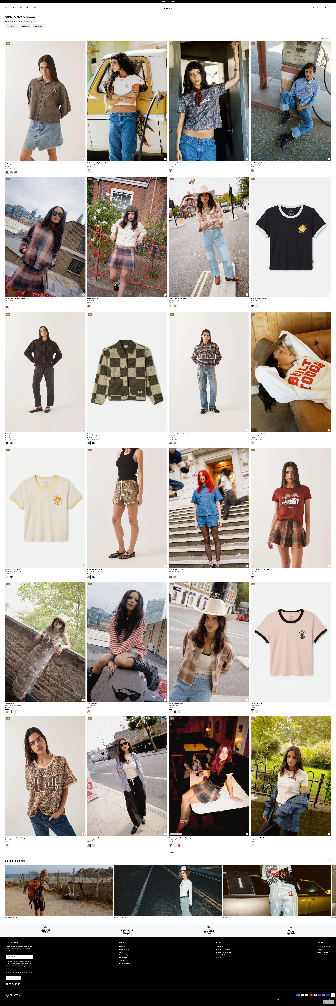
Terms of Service (297, 999)
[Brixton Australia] (168, 7)
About (34, 7)
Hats (21, 7)
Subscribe (13, 978)
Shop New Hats (25, 26)
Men (6, 7)
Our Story (122, 946)
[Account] (321, 7)
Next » (173, 852)
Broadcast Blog (124, 949)
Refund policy (317, 999)
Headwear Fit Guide (323, 955)
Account (218, 957)
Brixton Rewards (124, 963)
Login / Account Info (323, 946)
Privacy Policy (18, 972)
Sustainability (123, 955)
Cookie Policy (326, 999)
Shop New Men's (11, 26)
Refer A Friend (123, 957)
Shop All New (38, 26)
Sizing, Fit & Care (322, 952)
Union (121, 952)
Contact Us (219, 946)
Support (319, 949)
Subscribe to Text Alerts (223, 952)
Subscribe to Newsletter (223, 949)
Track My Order (221, 955)
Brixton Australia (14, 999)
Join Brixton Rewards (168, 1)
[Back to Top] (333, 995)
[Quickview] (83, 159)
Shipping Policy (308, 999)
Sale (27, 7)
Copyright (278, 999)
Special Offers (123, 960)
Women (13, 7)
